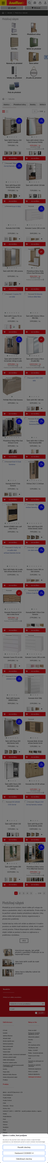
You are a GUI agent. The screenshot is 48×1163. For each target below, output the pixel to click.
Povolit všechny (24, 1147)
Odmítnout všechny (24, 1159)
